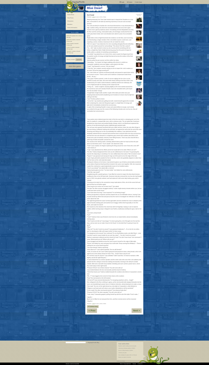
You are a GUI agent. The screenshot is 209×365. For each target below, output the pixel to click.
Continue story (93, 306)
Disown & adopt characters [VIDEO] (125, 350)
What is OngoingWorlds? (125, 363)
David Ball (76, 363)
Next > (137, 311)
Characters (70, 21)
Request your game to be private (124, 357)
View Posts (70, 18)
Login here (78, 59)
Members (69, 24)
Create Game (138, 2)
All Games (129, 2)
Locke (93, 17)
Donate (134, 363)
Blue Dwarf (94, 8)
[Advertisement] (104, 327)
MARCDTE (69, 35)
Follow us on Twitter (121, 361)
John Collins (78, 35)
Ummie (68, 43)
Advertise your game (122, 352)
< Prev (93, 311)
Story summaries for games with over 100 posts (127, 355)
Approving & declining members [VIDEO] (126, 348)
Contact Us (140, 363)
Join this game (75, 66)
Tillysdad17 (69, 51)
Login (122, 2)
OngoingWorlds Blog (93, 342)
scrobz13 (69, 47)
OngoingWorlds (79, 2)
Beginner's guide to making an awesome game (127, 345)
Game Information (72, 27)
